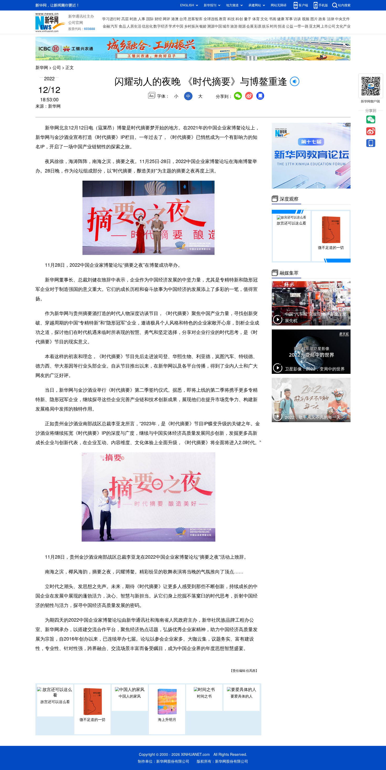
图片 (314, 19)
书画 (272, 19)
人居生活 (134, 26)
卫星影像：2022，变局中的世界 (315, 369)
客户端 (303, 5)
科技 (231, 19)
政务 (322, 19)
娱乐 (265, 26)
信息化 (147, 26)
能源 (242, 26)
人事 (141, 19)
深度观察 (289, 198)
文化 (264, 19)
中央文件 (342, 19)
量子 (247, 19)
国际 (150, 19)
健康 (280, 19)
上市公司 (328, 26)
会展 (250, 26)
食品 (122, 26)
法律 (330, 19)
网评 (166, 19)
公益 (289, 26)
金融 (106, 26)
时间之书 (204, 696)
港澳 (175, 19)
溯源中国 (214, 26)
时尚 (273, 26)
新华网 (41, 67)
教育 (222, 19)
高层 (125, 19)
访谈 (297, 19)
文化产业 (343, 26)
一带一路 (301, 26)
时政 (133, 19)
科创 (239, 19)
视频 (305, 19)
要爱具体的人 (242, 696)
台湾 (183, 19)
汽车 (114, 26)
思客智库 (195, 19)
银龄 (203, 26)
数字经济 (160, 26)
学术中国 (176, 26)
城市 (226, 26)
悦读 (281, 26)
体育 (256, 19)
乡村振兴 (191, 26)
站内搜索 (344, 5)
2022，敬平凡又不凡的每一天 (313, 417)
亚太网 (314, 26)
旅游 (234, 26)
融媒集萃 (289, 272)
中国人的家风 (130, 696)
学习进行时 (111, 19)
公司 (57, 67)
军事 (289, 19)
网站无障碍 (278, 5)
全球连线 (211, 19)
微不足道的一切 (92, 719)
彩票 (258, 26)
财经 (158, 19)
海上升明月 (167, 719)
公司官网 (75, 22)
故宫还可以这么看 (55, 702)
